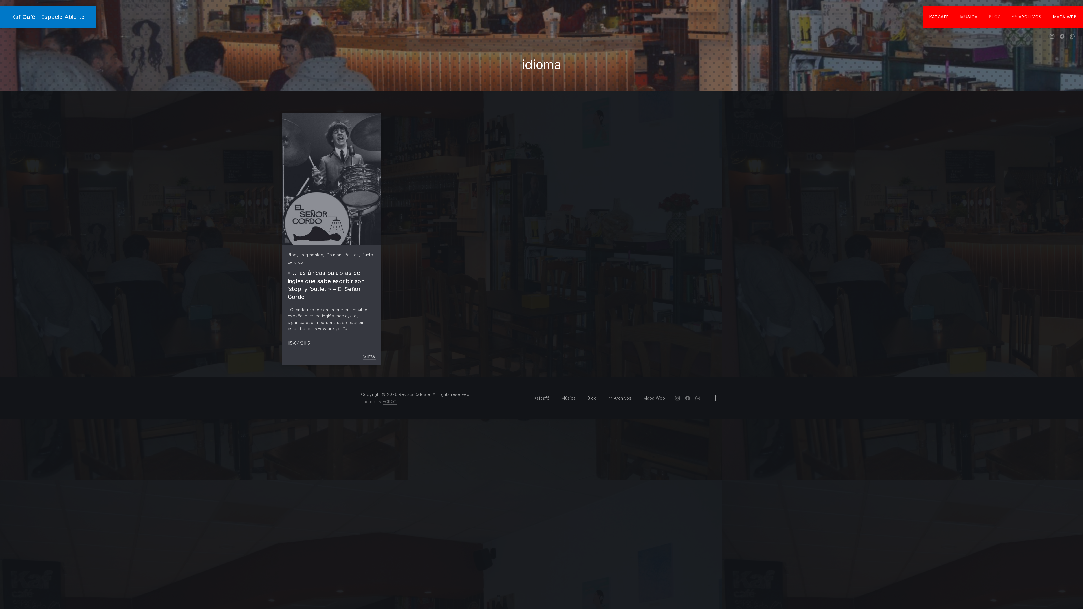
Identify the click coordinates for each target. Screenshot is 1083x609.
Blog (995, 16)
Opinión (334, 254)
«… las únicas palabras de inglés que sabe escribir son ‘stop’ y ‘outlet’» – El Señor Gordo (326, 284)
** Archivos (1027, 16)
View (369, 357)
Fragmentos (311, 254)
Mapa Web (1065, 16)
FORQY (390, 401)
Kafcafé (939, 16)
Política (351, 254)
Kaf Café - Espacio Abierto (48, 16)
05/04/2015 (299, 343)
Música (969, 16)
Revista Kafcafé (414, 394)
